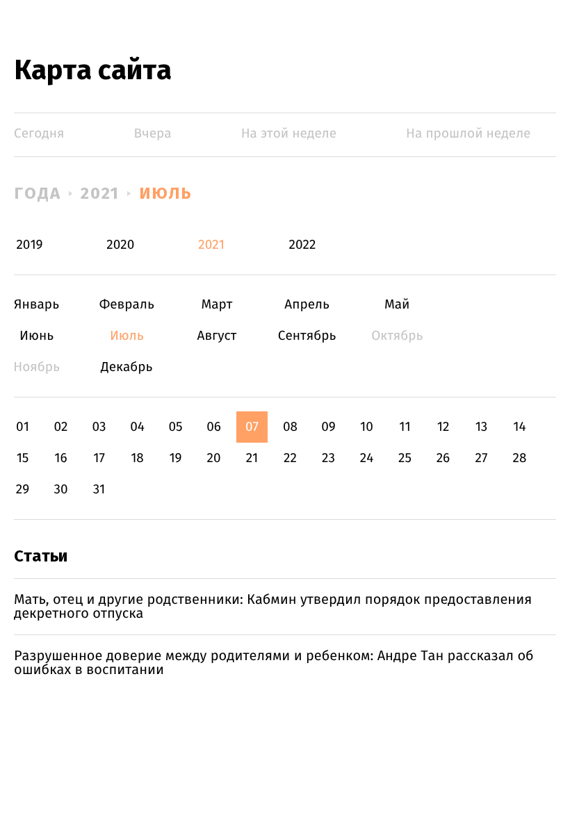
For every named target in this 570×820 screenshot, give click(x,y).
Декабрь (126, 367)
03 (99, 427)
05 (175, 427)
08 (290, 427)
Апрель (307, 305)
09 (328, 427)
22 (290, 458)
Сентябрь (307, 336)
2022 (302, 245)
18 (137, 458)
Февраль (126, 305)
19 (175, 458)
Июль (166, 193)
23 (328, 458)
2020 (120, 245)
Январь (36, 305)
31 (99, 490)
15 (23, 458)
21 (252, 458)
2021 (100, 193)
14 (519, 427)
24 (367, 458)
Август (216, 336)
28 (520, 458)
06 (213, 427)
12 (443, 427)
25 (405, 458)
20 (213, 458)
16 (60, 458)
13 (481, 427)
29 (22, 490)
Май (397, 305)
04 (137, 427)
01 (22, 427)
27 (481, 458)
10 (366, 427)
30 (60, 490)
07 (252, 427)
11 (404, 427)
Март (216, 305)
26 (443, 458)
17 (99, 458)
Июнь (36, 336)
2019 (29, 245)
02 (60, 427)
